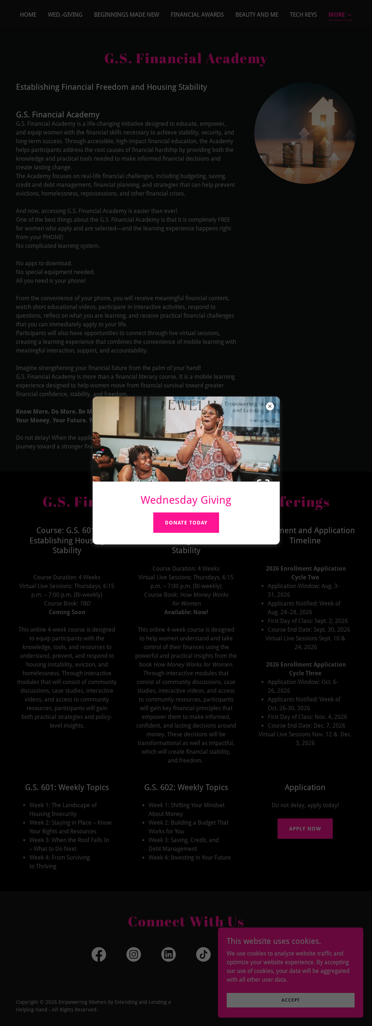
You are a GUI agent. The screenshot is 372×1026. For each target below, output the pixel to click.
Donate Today (186, 523)
